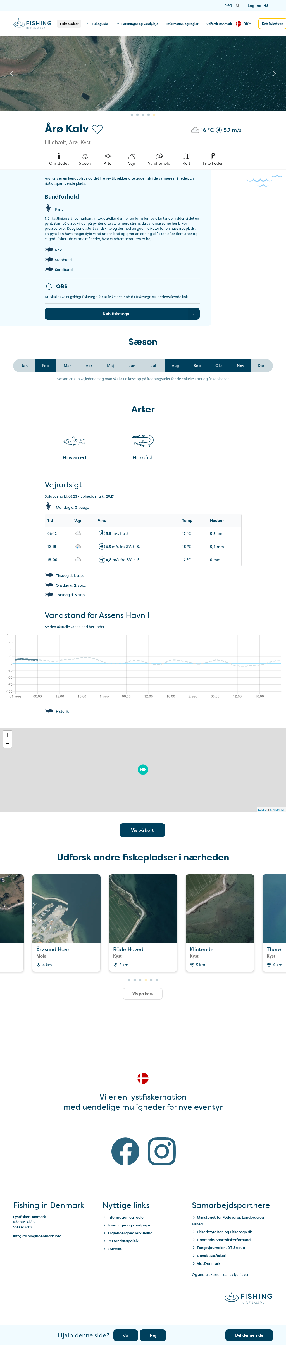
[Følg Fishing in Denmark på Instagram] (162, 1152)
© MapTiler (277, 809)
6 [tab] (157, 980)
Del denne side (249, 1335)
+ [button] (7, 734)
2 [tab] (137, 115)
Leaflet (262, 809)
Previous (12, 73)
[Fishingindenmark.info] (248, 1297)
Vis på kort (142, 830)
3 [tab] (143, 115)
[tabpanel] (143, 73)
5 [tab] (154, 115)
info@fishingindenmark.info (37, 1236)
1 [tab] (131, 115)
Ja (125, 1335)
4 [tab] (148, 115)
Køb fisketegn (116, 313)
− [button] (7, 743)
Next (274, 73)
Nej (153, 1335)
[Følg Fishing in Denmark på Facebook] (125, 1152)
